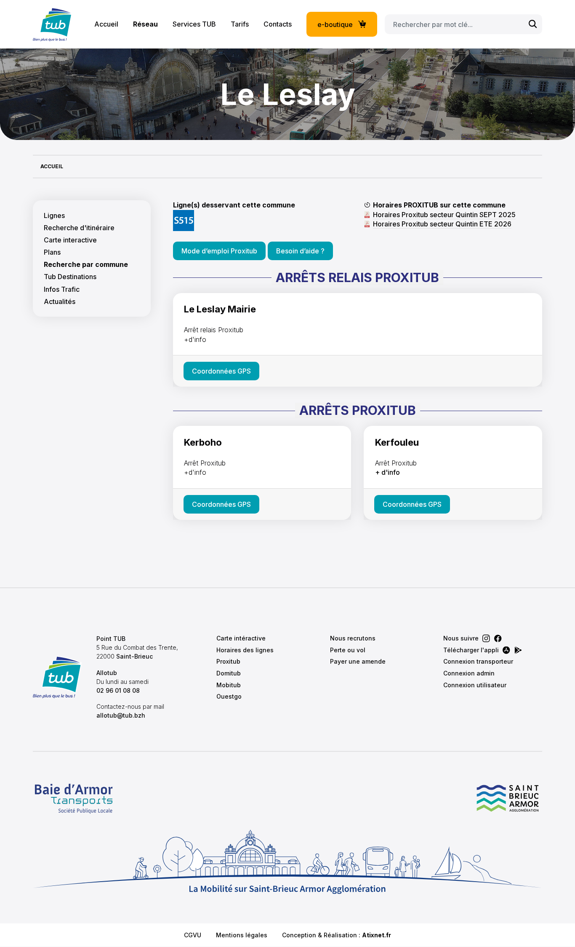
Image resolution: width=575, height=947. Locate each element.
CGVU (192, 935)
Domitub (228, 673)
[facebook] (498, 638)
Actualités (59, 302)
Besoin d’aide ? (300, 251)
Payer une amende (358, 661)
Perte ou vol (347, 650)
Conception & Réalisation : (336, 935)
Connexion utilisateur (474, 685)
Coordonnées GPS (221, 371)
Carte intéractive (241, 638)
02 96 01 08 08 (118, 690)
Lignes (54, 216)
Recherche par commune (86, 265)
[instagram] (486, 638)
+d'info (195, 339)
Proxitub (228, 661)
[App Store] (506, 650)
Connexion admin (469, 673)
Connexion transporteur (478, 661)
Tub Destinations (70, 277)
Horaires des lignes (245, 650)
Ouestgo (229, 696)
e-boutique (335, 24)
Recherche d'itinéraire (79, 228)
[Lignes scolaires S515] (183, 219)
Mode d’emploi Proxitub (219, 251)
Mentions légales (241, 935)
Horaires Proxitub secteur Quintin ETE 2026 (442, 224)
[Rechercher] (533, 24)
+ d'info (387, 472)
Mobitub (228, 685)
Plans (52, 252)
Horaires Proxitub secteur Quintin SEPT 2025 (444, 214)
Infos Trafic (62, 289)
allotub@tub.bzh (120, 715)
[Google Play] (518, 650)
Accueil (106, 24)
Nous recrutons (352, 638)
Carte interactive (70, 240)
